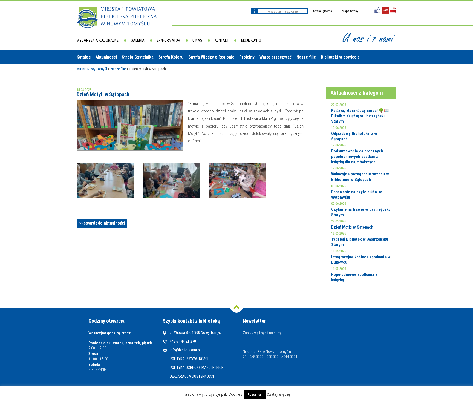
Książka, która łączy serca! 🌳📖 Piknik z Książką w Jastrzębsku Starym (360, 116)
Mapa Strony (350, 11)
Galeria (138, 40)
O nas (197, 40)
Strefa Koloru (170, 57)
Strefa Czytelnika (138, 57)
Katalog (84, 57)
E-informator (168, 40)
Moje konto (251, 40)
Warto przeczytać (275, 57)
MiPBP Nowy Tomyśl (92, 68)
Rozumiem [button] (255, 394)
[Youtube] (385, 10)
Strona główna (322, 11)
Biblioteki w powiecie (340, 57)
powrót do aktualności (104, 223)
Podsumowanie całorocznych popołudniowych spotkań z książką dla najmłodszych (357, 156)
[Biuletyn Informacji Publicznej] (393, 10)
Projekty (247, 57)
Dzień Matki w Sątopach (352, 227)
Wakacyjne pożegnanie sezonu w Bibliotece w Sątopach (360, 177)
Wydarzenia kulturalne (98, 40)
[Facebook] (377, 10)
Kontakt (222, 40)
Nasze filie (306, 57)
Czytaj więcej (278, 394)
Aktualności (106, 57)
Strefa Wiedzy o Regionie (211, 57)
